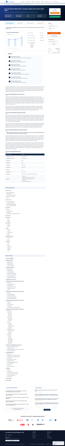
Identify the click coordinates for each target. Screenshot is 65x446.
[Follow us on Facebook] (9, 435)
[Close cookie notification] (63, 442)
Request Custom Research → (18, 409)
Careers (33, 433)
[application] (16, 42)
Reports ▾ (33, 1)
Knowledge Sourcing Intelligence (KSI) (14, 432)
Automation (8, 4)
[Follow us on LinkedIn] (6, 435)
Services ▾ (22, 1)
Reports (48, 433)
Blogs (48, 435)
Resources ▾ (38, 1)
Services (33, 436)
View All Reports (47, 409)
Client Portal (47, 1)
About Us (42, 1)
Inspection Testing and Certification (16, 4)
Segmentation (20, 23)
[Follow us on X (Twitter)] (11, 435)
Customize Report (40, 23)
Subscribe (12, 440)
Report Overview (10, 23)
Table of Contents (30, 23)
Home (5, 4)
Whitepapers (49, 436)
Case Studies (28, 1)
